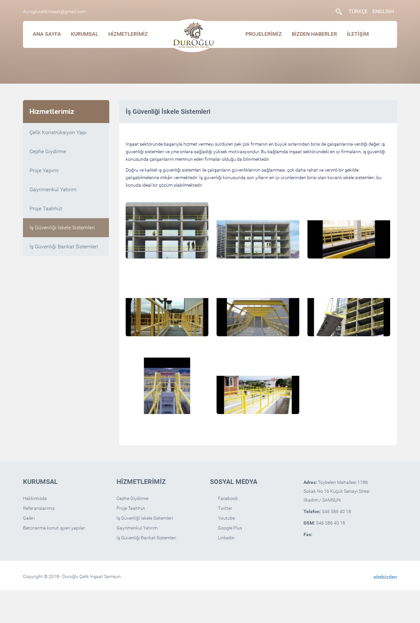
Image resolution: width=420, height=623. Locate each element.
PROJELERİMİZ (263, 34)
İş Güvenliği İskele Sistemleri (62, 227)
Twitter (224, 508)
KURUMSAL (84, 34)
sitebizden (385, 577)
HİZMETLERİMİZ (128, 34)
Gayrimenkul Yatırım (53, 189)
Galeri (29, 518)
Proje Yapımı (44, 170)
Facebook (227, 498)
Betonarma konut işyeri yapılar (54, 527)
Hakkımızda (35, 498)
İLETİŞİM (358, 34)
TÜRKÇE (358, 11)
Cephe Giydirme (48, 151)
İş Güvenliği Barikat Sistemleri (64, 246)
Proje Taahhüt (46, 208)
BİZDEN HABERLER (314, 34)
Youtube (226, 518)
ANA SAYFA (47, 34)
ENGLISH (383, 11)
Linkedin (226, 537)
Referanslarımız (39, 508)
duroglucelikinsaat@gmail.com (54, 11)
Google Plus (229, 527)
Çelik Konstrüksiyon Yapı (58, 132)
